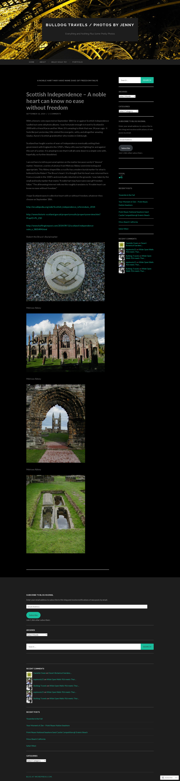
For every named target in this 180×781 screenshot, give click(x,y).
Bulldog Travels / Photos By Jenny (90, 25)
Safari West (123, 229)
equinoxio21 (131, 249)
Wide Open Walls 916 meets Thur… (140, 250)
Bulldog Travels (132, 256)
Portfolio (77, 62)
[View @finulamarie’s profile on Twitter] (120, 177)
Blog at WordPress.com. (39, 777)
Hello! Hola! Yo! (59, 62)
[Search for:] (136, 80)
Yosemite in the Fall (127, 195)
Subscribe (125, 148)
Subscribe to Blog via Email (132, 121)
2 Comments (54, 114)
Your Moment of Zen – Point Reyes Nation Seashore (48, 725)
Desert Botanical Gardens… (136, 244)
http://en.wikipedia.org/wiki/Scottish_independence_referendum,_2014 (60, 207)
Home (31, 62)
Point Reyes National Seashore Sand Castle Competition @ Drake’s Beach (57, 732)
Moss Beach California (128, 222)
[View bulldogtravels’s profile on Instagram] (122, 177)
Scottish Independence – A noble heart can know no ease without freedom (66, 101)
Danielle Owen (132, 243)
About (43, 62)
